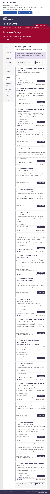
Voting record (8, 67)
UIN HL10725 (19, 460)
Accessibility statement (42, 492)
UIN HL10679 (19, 337)
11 (39, 62)
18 (42, 62)
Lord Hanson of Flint (22, 228)
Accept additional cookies (10, 12)
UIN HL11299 (18, 84)
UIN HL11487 (18, 164)
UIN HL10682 (19, 399)
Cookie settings (37, 12)
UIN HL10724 (19, 479)
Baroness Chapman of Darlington (24, 356)
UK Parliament (5, 27)
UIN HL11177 (18, 296)
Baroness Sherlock (21, 249)
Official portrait (8, 99)
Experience (8, 58)
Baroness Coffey (27, 27)
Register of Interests (8, 84)
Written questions (8, 78)
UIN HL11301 (18, 209)
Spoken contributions (8, 72)
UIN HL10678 (19, 440)
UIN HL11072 (18, 105)
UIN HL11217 (18, 230)
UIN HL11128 (18, 315)
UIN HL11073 (18, 360)
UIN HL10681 (19, 419)
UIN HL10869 (19, 379)
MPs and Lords (10, 23)
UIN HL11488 (19, 145)
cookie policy (29, 9)
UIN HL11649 (19, 125)
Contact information (8, 46)
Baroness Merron (21, 82)
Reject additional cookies (25, 12)
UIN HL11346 (18, 186)
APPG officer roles (8, 90)
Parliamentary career (8, 53)
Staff (8, 95)
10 (37, 62)
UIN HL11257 (18, 251)
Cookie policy (28, 491)
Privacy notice (43, 491)
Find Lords (20, 27)
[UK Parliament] (8, 18)
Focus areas (8, 62)
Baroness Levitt (21, 142)
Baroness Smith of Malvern (23, 270)
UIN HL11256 (18, 274)
